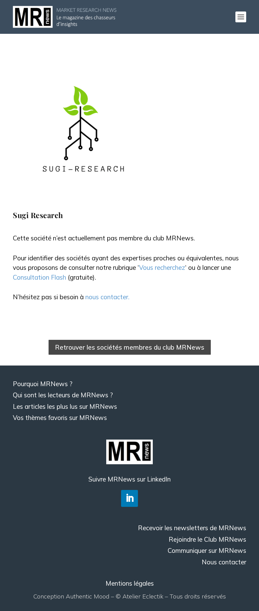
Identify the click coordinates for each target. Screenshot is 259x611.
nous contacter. (107, 297)
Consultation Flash (39, 277)
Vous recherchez (162, 267)
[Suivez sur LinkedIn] (129, 498)
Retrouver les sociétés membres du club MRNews (129, 347)
